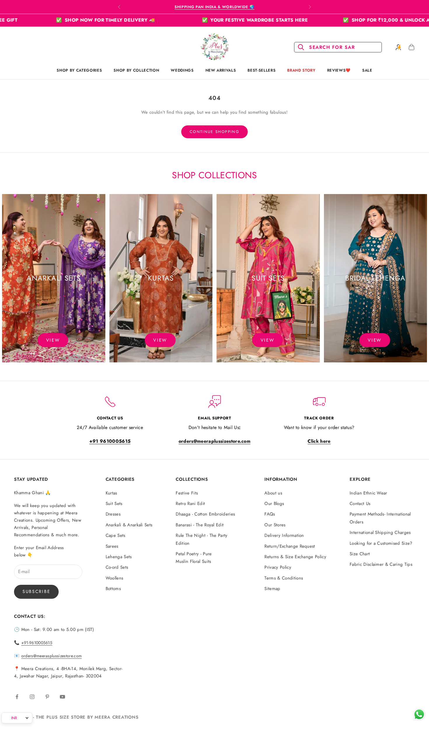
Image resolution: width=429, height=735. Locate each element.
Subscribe (36, 591)
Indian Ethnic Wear (368, 493)
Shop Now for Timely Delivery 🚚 (68, 20)
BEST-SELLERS (261, 70)
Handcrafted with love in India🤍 (214, 7)
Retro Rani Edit (190, 503)
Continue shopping (214, 131)
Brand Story (301, 70)
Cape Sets (115, 535)
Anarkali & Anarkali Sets (129, 525)
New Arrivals (220, 70)
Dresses (113, 514)
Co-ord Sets (117, 567)
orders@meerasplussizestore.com (51, 656)
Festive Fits (187, 493)
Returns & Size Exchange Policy (295, 557)
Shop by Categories (79, 70)
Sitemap (272, 588)
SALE (367, 70)
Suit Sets (114, 503)
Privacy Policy (277, 567)
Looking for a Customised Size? (381, 543)
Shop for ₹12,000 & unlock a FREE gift (362, 20)
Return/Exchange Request (289, 546)
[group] (53, 278)
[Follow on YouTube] (62, 697)
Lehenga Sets (119, 557)
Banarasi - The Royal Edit (200, 525)
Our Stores (274, 525)
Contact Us (360, 503)
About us (273, 493)
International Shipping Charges (380, 532)
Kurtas (111, 493)
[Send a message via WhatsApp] (419, 714)
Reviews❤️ (338, 70)
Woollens (114, 578)
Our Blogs (274, 503)
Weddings (182, 70)
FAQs (269, 514)
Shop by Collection (136, 70)
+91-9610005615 (36, 643)
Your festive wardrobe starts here (218, 20)
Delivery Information (284, 535)
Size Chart (360, 554)
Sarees (112, 546)
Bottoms (113, 588)
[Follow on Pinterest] (47, 697)
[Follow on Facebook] (17, 697)
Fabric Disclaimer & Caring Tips (381, 564)
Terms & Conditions (283, 578)
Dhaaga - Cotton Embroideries (205, 514)
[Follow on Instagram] (32, 697)
